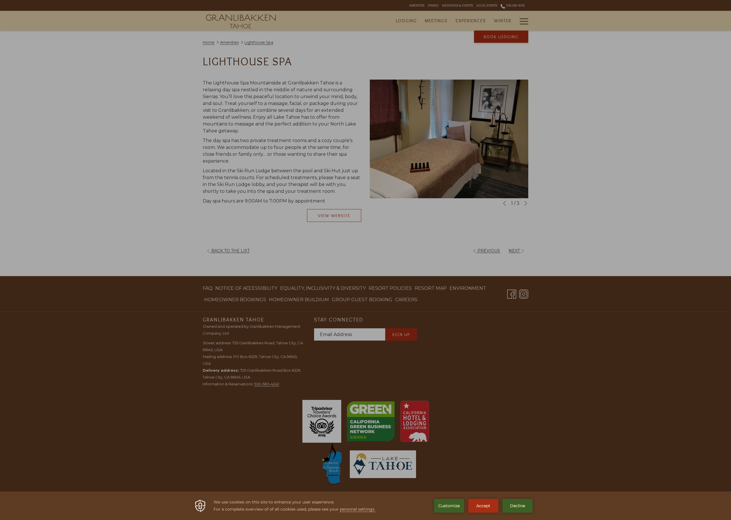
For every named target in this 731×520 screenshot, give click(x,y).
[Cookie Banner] (365, 505)
